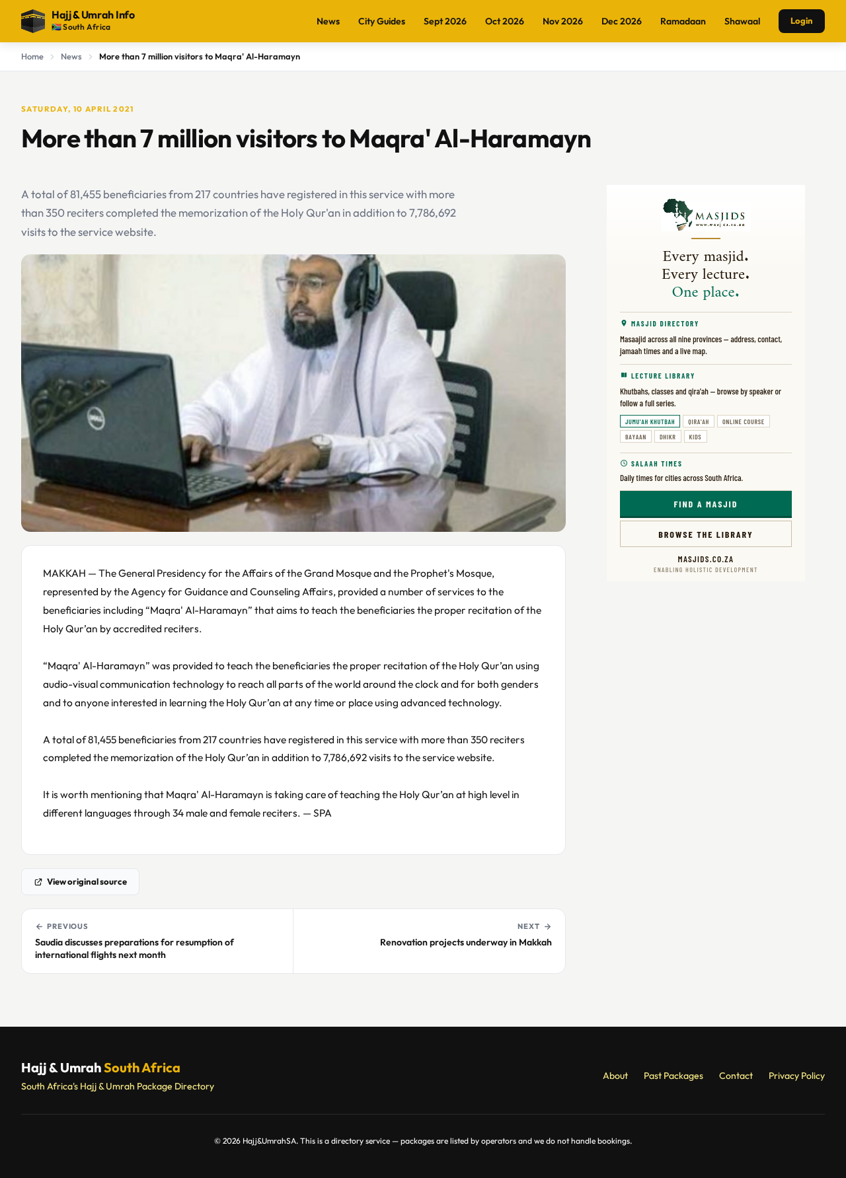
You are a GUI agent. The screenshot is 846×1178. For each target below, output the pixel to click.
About (615, 1076)
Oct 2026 (504, 21)
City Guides (381, 21)
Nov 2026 (563, 21)
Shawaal (742, 21)
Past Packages (673, 1076)
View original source (87, 881)
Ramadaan (683, 21)
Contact (736, 1076)
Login (801, 20)
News (328, 21)
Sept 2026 (445, 21)
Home (32, 56)
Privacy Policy (797, 1076)
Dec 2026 (621, 21)
